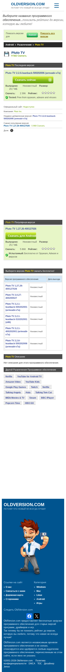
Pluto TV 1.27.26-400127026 (17, 126)
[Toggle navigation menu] (56, 5)
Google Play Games (16, 387)
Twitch (34, 387)
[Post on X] (11, 130)
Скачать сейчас (25, 79)
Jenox (7, 666)
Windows (41, 587)
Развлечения (24, 44)
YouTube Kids (32, 382)
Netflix (9, 376)
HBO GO (29, 403)
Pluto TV (18, 53)
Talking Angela (13, 392)
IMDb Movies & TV (15, 398)
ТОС (39, 663)
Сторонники (12, 599)
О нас (9, 587)
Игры (39, 603)
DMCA (32, 663)
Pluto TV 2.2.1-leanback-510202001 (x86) (16, 319)
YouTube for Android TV (29, 376)
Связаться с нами (15, 591)
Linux (39, 595)
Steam (32, 398)
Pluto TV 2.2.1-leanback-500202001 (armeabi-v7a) (16, 307)
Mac (38, 591)
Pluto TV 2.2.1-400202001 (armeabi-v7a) (17, 331)
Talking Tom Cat (43, 392)
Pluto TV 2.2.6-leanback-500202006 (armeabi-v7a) (33, 73)
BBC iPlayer (47, 398)
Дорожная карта (14, 595)
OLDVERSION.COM (28, 4)
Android (10, 44)
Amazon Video (13, 382)
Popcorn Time (13, 403)
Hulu (28, 392)
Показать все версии (47, 35)
